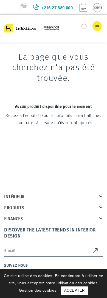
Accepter (74, 290)
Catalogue (23, 7)
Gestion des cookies (38, 290)
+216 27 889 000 (57, 8)
